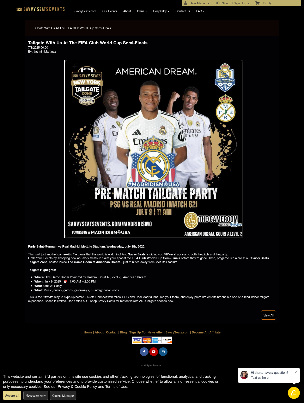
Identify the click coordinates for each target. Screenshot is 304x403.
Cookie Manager (63, 395)
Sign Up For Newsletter (146, 332)
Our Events (109, 11)
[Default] (42, 10)
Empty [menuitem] (266, 3)
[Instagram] (163, 351)
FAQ (199, 11)
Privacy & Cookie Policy (77, 386)
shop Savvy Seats (102, 300)
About (127, 11)
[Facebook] (144, 351)
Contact (111, 332)
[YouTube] (153, 351)
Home (88, 332)
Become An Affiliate (206, 332)
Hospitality (160, 11)
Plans (141, 11)
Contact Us (183, 11)
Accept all (12, 395)
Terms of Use (116, 386)
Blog (124, 332)
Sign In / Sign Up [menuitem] (232, 3)
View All (268, 315)
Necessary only (36, 395)
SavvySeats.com (85, 11)
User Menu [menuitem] (196, 3)
